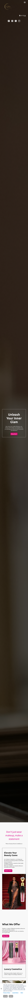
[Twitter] (16, 21)
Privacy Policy (6, 992)
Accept (5, 996)
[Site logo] (7, 6)
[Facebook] (9, 21)
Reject (11, 996)
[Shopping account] (25, 15)
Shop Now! (14, 434)
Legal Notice (15, 992)
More (22, 992)
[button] (23, 15)
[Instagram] (12, 21)
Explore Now (8, 870)
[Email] (19, 21)
